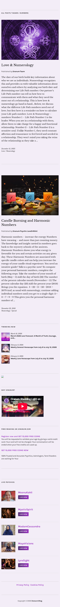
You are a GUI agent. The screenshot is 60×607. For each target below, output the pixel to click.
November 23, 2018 (8, 308)
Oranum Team (19, 71)
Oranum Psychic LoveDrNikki (25, 231)
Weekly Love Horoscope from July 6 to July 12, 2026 (32, 358)
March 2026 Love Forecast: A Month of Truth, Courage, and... (33, 337)
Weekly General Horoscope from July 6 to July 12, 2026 (34, 347)
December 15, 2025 (8, 149)
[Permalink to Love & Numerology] (30, 59)
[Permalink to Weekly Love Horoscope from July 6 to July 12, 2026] (5, 359)
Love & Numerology (17, 65)
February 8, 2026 (17, 345)
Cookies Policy (37, 585)
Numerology (10, 151)
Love (3, 151)
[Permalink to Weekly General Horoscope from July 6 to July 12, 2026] (5, 348)
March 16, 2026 (16, 334)
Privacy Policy (22, 585)
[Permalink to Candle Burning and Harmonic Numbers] (30, 214)
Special (14, 311)
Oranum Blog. (37, 601)
